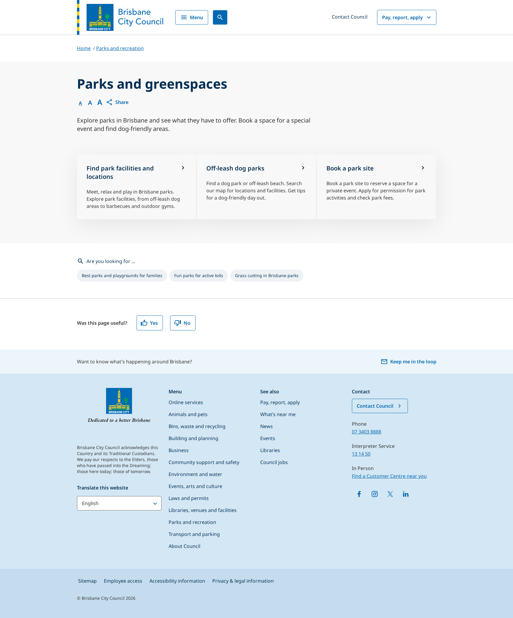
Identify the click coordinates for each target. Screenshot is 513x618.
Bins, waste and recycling (197, 426)
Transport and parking (194, 534)
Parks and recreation (192, 522)
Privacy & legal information (243, 581)
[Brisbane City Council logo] (120, 17)
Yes (154, 323)
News (266, 426)
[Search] (220, 17)
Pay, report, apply (402, 17)
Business (179, 450)
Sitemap (87, 581)
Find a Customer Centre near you (389, 476)
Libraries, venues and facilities (203, 510)
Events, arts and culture (195, 486)
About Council (184, 546)
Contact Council (349, 16)
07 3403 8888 (366, 431)
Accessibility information (177, 581)
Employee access (123, 581)
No (187, 323)
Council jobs (274, 462)
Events (267, 438)
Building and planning (193, 438)
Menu (196, 17)
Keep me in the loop (413, 361)
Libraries (270, 450)
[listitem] (122, 276)
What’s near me (278, 414)
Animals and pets (188, 414)
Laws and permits (189, 498)
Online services (186, 402)
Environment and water (195, 474)
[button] (117, 102)
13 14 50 (361, 454)
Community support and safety (204, 462)
